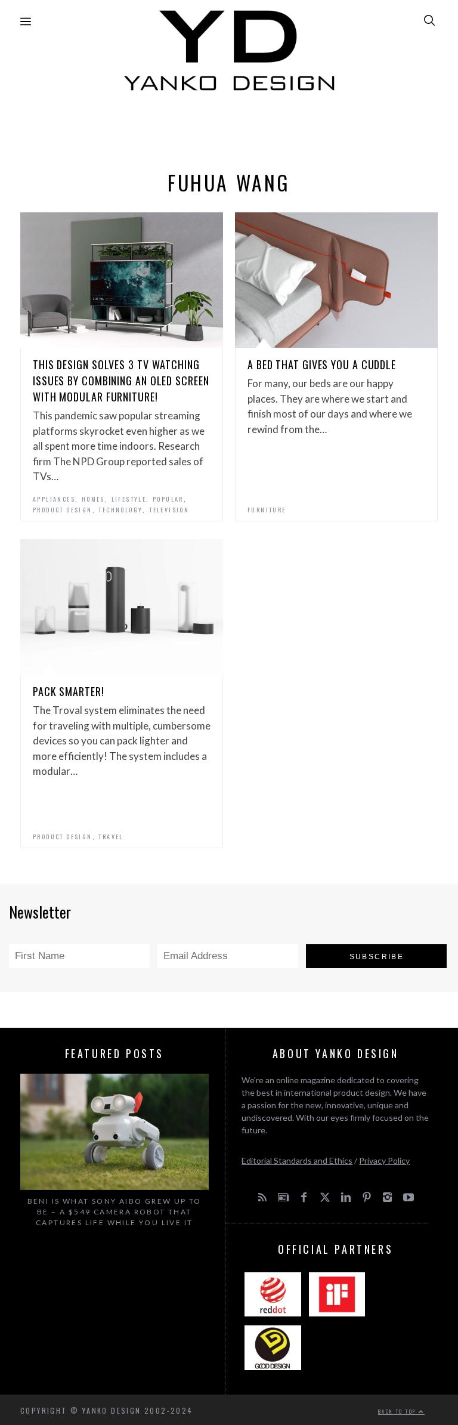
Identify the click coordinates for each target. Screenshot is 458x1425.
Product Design (62, 509)
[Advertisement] (229, 127)
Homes (93, 498)
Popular (168, 498)
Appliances (54, 498)
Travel (110, 836)
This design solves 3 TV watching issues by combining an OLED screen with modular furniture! (121, 380)
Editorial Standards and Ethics (297, 1160)
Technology (120, 509)
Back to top (398, 1411)
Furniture (266, 509)
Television (169, 509)
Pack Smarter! (68, 691)
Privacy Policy (384, 1160)
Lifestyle (129, 498)
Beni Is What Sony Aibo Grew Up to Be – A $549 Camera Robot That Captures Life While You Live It (114, 1212)
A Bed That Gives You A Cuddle (321, 364)
